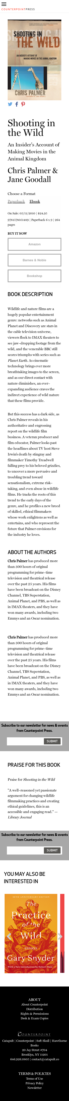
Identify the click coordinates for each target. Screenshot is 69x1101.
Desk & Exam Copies (34, 1018)
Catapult (8, 1041)
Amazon (34, 244)
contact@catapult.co (45, 1059)
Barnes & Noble (34, 260)
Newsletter (34, 1088)
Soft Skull (42, 1041)
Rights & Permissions (35, 1014)
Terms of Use (34, 1078)
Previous (10, 943)
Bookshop (34, 275)
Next (58, 943)
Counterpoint (25, 1041)
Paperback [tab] (16, 201)
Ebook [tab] (35, 201)
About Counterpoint (34, 1004)
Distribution (34, 1009)
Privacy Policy (34, 1083)
